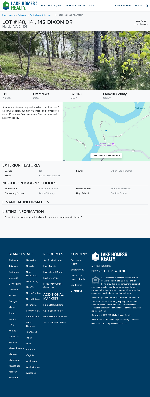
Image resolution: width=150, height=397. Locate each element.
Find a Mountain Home (55, 316)
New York (31, 287)
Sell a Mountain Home (54, 322)
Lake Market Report (53, 272)
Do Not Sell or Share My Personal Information (109, 324)
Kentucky (13, 330)
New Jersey (32, 281)
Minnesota (14, 360)
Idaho (12, 307)
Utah (28, 343)
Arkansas (13, 266)
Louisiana (13, 336)
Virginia (22, 15)
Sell (50, 5)
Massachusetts (16, 348)
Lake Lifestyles (50, 277)
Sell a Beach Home (53, 310)
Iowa (11, 324)
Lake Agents (49, 266)
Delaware (13, 289)
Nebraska (31, 260)
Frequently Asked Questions (52, 285)
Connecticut (15, 283)
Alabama (13, 260)
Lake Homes (8, 15)
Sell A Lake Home (52, 260)
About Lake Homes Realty (78, 277)
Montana (13, 377)
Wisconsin (31, 372)
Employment (77, 269)
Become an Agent (76, 262)
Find (43, 5)
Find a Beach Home (53, 304)
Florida (12, 295)
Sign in (138, 5)
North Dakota (33, 299)
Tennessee (31, 331)
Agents (57, 5)
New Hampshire (31, 274)
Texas (29, 337)
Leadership (76, 285)
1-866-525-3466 (123, 5)
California (14, 272)
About (92, 5)
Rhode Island (32, 316)
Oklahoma (31, 304)
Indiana (12, 319)
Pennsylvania (33, 310)
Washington (32, 361)
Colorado (13, 277)
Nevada (30, 266)
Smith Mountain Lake (40, 15)
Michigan (13, 354)
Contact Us (76, 290)
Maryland (13, 342)
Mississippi (14, 365)
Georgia (13, 301)
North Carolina (33, 293)
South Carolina (30, 324)
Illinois (12, 313)
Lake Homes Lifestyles (75, 5)
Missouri (13, 371)
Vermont (30, 349)
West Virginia (33, 367)
